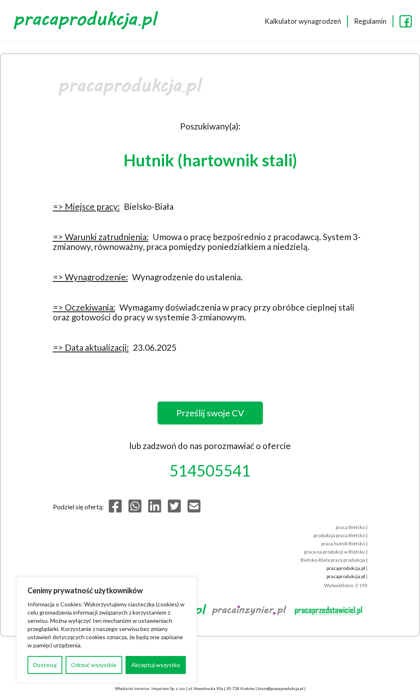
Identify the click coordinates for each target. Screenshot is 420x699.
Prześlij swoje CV (210, 412)
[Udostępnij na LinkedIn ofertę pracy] (154, 511)
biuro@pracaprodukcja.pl (281, 688)
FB (405, 21)
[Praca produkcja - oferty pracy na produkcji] (88, 21)
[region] (106, 630)
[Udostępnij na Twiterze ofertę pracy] (174, 511)
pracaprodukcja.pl (345, 568)
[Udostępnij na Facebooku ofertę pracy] (115, 511)
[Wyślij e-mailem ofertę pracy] (194, 511)
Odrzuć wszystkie (93, 664)
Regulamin (370, 21)
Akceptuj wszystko (155, 664)
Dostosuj (45, 664)
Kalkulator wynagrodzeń (303, 21)
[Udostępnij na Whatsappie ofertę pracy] (135, 511)
